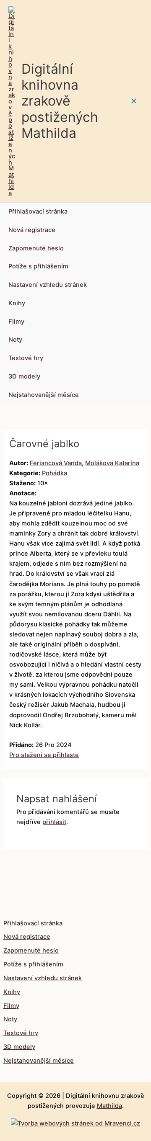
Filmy (16, 321)
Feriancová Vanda (56, 463)
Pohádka (54, 473)
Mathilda (109, 1106)
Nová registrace (31, 230)
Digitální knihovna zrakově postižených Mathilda (59, 101)
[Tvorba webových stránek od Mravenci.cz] (75, 1121)
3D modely (24, 376)
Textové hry (25, 358)
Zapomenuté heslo (36, 248)
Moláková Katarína (112, 463)
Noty (15, 339)
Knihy (16, 303)
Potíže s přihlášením (38, 266)
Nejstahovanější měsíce (43, 395)
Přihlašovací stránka (38, 211)
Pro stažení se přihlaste (44, 755)
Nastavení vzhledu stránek (47, 284)
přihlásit (54, 822)
